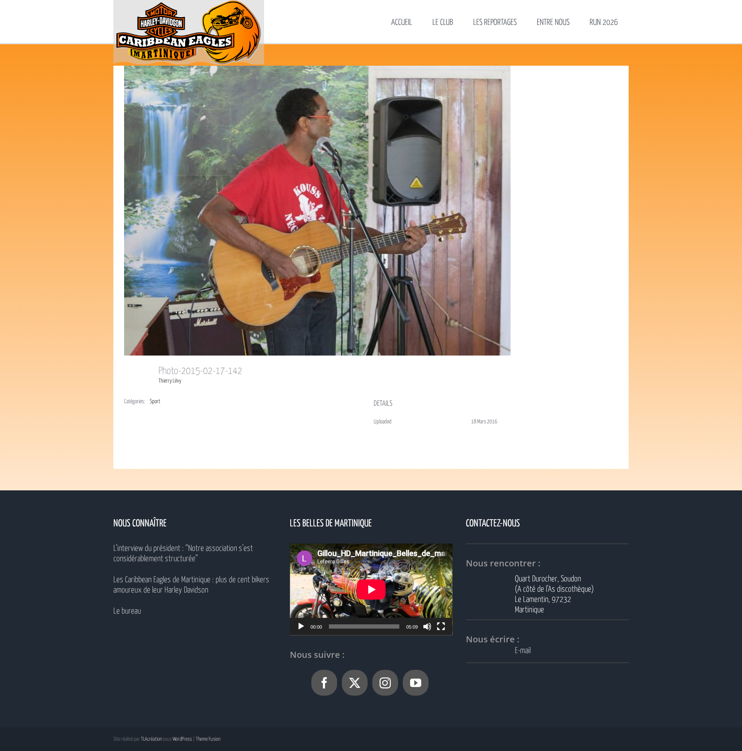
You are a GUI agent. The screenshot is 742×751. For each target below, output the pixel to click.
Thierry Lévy (169, 381)
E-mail (523, 651)
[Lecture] (301, 626)
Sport (155, 401)
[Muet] (427, 626)
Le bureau (127, 611)
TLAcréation (151, 739)
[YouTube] (416, 683)
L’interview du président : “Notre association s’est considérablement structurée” (183, 553)
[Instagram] (385, 683)
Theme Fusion (208, 739)
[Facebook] (324, 683)
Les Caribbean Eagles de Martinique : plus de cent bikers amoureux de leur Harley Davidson (191, 585)
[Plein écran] (441, 626)
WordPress (182, 739)
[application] (371, 589)
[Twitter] (355, 683)
